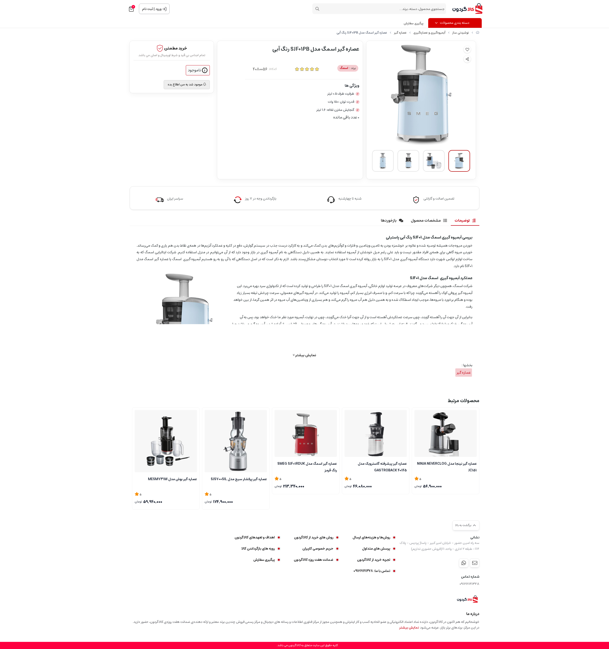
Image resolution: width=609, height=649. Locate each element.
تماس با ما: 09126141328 (372, 571)
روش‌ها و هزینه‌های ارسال (371, 537)
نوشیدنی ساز (460, 32)
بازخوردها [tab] (389, 220)
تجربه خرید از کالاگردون (373, 559)
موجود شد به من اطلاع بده (185, 84)
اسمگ (348, 68)
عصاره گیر (400, 32)
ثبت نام (147, 9)
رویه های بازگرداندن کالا (258, 548)
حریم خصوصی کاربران (317, 548)
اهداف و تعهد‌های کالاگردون (255, 537)
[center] (317, 9)
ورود (158, 9)
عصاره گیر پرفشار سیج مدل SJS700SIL (239, 479)
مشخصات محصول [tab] (426, 220)
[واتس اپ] (463, 562)
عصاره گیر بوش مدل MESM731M (172, 479)
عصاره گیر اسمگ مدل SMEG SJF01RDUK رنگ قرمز (307, 466)
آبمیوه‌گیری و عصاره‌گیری (429, 32)
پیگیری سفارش (413, 23)
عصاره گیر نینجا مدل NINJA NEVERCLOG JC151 (447, 466)
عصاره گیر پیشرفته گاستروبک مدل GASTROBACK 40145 (382, 466)
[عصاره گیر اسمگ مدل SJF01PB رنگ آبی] (467, 599)
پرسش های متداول (376, 548)
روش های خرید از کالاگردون (313, 537)
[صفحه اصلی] (477, 32)
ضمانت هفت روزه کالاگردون (313, 559)
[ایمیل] (474, 562)
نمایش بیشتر (305, 355)
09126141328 (469, 583)
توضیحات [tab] (462, 220)
